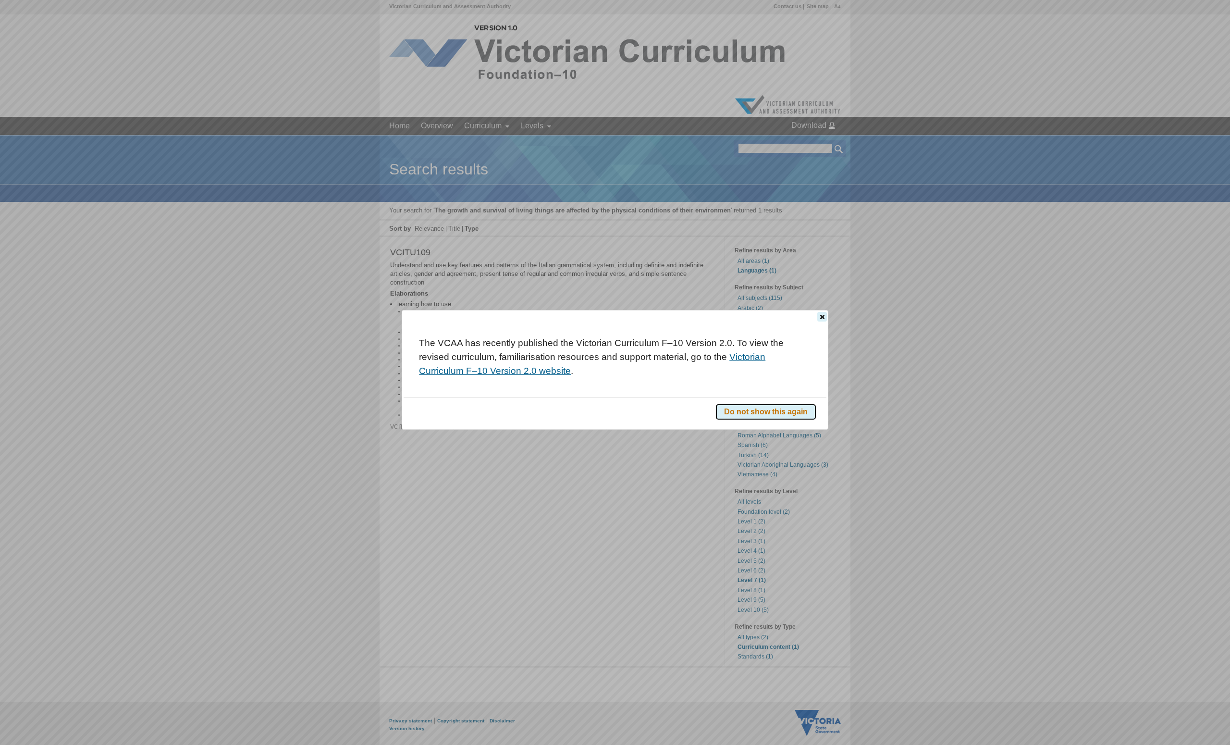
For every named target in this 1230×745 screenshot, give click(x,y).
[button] (822, 317)
